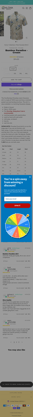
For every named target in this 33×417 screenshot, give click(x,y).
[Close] (30, 177)
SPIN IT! (17, 206)
